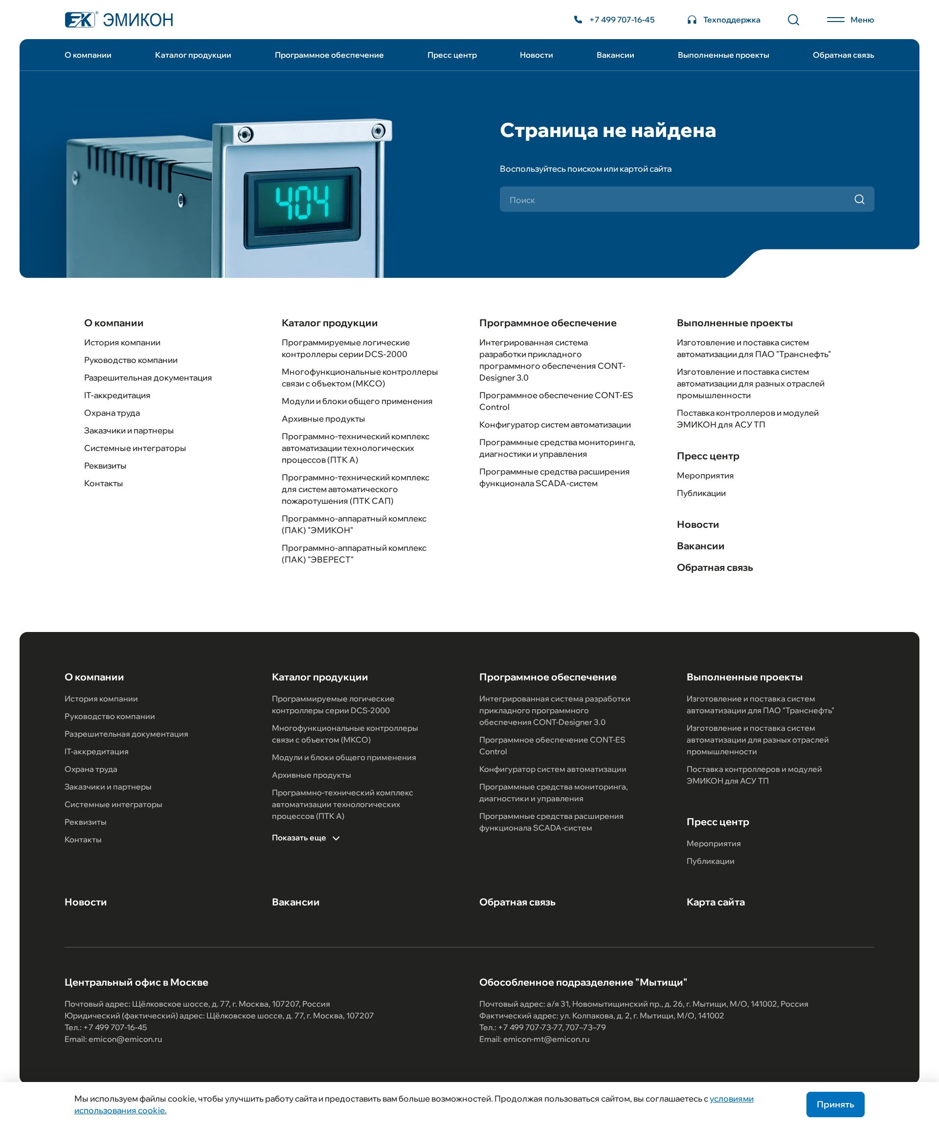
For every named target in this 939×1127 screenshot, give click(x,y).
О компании (88, 55)
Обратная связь (843, 55)
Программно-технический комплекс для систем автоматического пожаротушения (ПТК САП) (355, 489)
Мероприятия (705, 475)
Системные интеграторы (135, 448)
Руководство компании (131, 360)
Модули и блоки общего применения (357, 401)
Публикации (701, 493)
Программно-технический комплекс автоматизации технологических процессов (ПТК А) (355, 448)
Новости (536, 55)
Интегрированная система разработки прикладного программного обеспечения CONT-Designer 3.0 (554, 710)
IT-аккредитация (117, 395)
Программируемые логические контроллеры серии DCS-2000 (333, 704)
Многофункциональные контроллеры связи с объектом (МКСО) (345, 733)
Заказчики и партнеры (129, 430)
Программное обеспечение (329, 55)
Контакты (103, 483)
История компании (122, 342)
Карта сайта (716, 902)
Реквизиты (105, 465)
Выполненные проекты (723, 55)
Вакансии (615, 55)
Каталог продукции (193, 55)
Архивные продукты (323, 418)
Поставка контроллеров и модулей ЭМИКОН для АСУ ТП (754, 775)
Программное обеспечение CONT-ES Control (552, 745)
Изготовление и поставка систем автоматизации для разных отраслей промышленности (751, 383)
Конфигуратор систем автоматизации (555, 424)
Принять (835, 1104)
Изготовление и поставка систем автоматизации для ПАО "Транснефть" (760, 704)
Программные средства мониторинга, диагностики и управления (553, 792)
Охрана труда (112, 412)
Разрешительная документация (148, 377)
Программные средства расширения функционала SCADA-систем (551, 822)
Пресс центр (452, 55)
